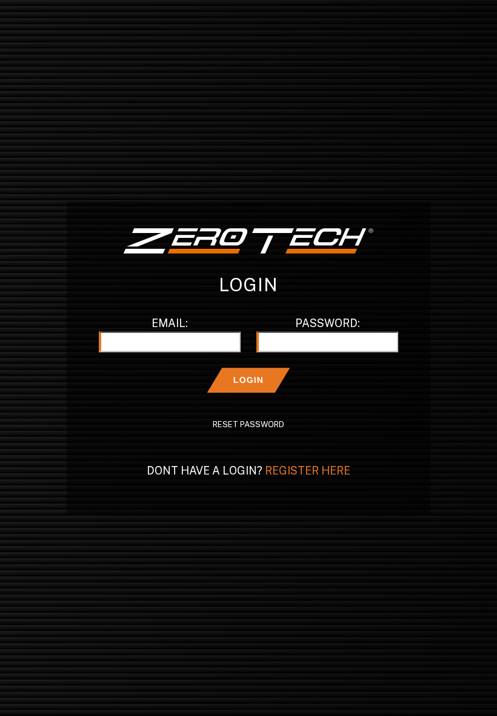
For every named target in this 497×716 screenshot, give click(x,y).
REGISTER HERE (307, 471)
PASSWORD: (327, 323)
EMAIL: (170, 323)
